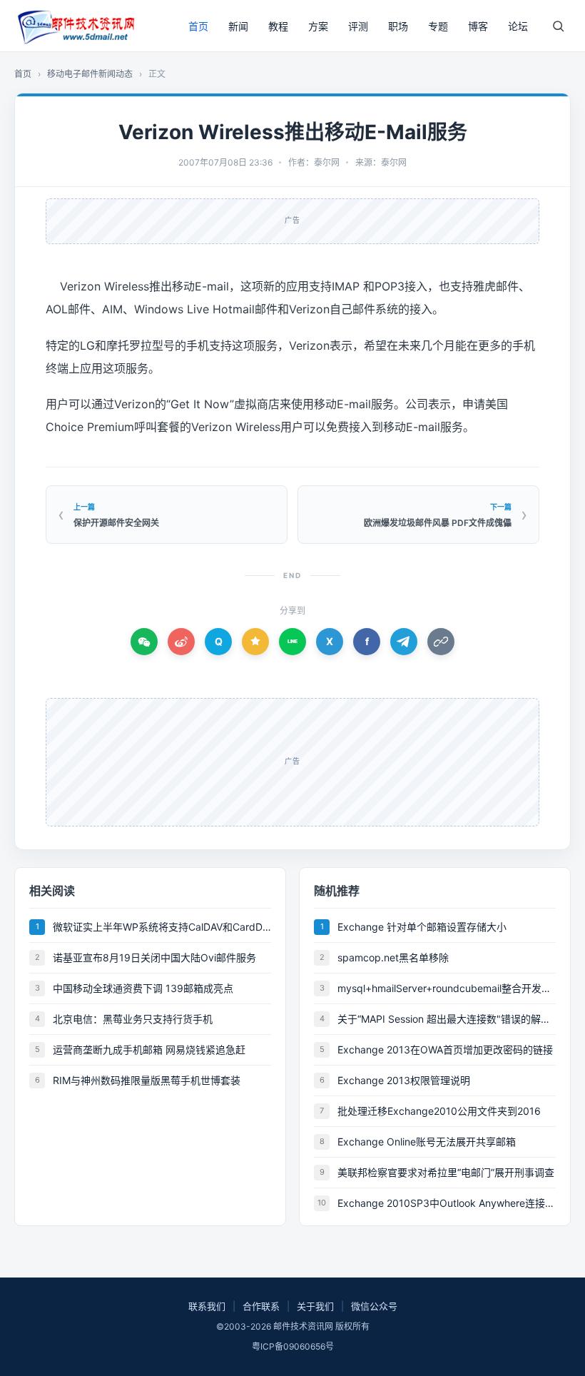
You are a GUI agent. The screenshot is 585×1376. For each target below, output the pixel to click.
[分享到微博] (181, 641)
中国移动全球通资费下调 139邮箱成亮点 (143, 988)
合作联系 (261, 1306)
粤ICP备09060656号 (293, 1346)
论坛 (518, 26)
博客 (478, 26)
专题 (438, 26)
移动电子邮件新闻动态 (90, 74)
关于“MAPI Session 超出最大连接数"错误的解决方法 (446, 1019)
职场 (398, 26)
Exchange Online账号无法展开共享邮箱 (426, 1141)
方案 (318, 26)
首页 (198, 26)
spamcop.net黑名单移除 (393, 957)
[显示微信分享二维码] (144, 641)
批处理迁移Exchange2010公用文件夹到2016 (439, 1111)
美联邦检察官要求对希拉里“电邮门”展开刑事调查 (445, 1172)
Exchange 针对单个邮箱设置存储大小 (422, 927)
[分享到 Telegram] (403, 641)
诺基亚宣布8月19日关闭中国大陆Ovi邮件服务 (154, 957)
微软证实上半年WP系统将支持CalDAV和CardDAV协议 (162, 927)
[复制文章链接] (440, 641)
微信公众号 (374, 1306)
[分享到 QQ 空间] (255, 641)
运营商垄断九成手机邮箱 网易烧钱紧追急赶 (149, 1049)
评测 (358, 26)
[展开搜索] (558, 26)
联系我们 (206, 1306)
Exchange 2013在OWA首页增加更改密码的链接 (445, 1049)
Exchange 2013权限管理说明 (403, 1080)
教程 (278, 26)
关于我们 (315, 1306)
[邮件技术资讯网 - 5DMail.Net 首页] (75, 25)
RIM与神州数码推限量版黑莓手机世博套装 (146, 1080)
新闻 (238, 26)
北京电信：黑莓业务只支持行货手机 (133, 1019)
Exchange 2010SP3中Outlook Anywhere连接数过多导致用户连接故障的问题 (446, 1203)
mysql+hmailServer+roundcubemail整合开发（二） (446, 988)
